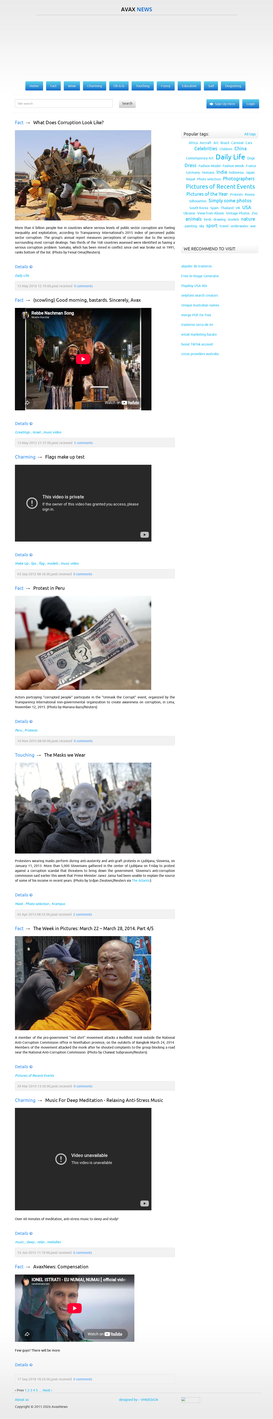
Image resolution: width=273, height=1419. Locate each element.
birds (207, 219)
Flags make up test (65, 457)
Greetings (22, 432)
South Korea (198, 208)
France (251, 166)
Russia (249, 194)
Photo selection (37, 904)
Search (127, 103)
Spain (214, 208)
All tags (250, 134)
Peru (18, 730)
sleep (30, 1242)
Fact (19, 122)
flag (41, 563)
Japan (250, 172)
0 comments (83, 286)
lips (33, 563)
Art (215, 143)
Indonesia (236, 172)
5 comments (83, 443)
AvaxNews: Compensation (61, 1266)
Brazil (225, 143)
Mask (19, 904)
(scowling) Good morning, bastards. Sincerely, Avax (87, 300)
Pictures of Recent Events (34, 1075)
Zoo (254, 213)
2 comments (82, 914)
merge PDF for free (196, 315)
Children (225, 149)
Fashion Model (210, 166)
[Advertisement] (136, 47)
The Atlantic (141, 880)
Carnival (237, 143)
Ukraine (189, 213)
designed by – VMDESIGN (138, 1400)
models (52, 563)
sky (201, 226)
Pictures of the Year (207, 194)
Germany (193, 172)
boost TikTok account (197, 344)
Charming (25, 457)
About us (22, 1400)
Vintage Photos (238, 213)
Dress (190, 165)
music (19, 1242)
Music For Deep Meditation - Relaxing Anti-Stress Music (104, 1100)
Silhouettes (197, 201)
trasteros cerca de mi (197, 324)
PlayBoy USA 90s (194, 286)
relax (40, 1242)
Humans (208, 172)
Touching (25, 755)
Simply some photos (230, 200)
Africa (193, 143)
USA (246, 207)
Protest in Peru (49, 588)
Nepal (190, 179)
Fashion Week (233, 166)
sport (212, 225)
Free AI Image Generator (200, 276)
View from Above (210, 213)
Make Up (21, 563)
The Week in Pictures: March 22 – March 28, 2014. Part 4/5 (93, 928)
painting (191, 226)
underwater (239, 226)
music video (52, 432)
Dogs (251, 158)
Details (21, 266)
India (221, 172)
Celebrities (205, 148)
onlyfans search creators (199, 295)
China (240, 148)
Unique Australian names (200, 305)
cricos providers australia (200, 354)
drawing (219, 219)
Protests (31, 730)
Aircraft (205, 143)
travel (224, 226)
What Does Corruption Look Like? (68, 122)
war (253, 226)
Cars (248, 143)
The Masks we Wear (64, 755)
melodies (54, 1242)
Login (251, 104)
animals (194, 219)
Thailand (227, 208)
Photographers (239, 178)
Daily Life (22, 275)
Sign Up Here (225, 104)
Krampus (58, 904)
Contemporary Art (199, 158)
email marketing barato (199, 334)
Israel (36, 432)
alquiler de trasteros (196, 266)
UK (238, 208)
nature (248, 219)
